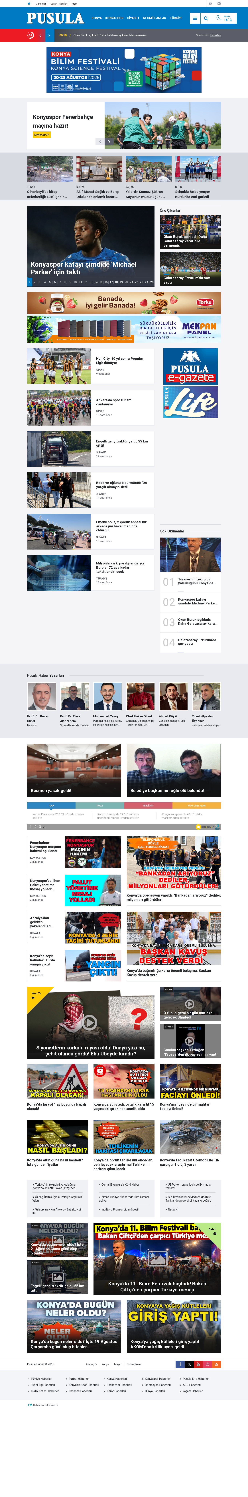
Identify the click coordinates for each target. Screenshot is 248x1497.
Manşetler (41, 3)
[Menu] (195, 18)
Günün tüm (208, 35)
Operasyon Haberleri (158, 1385)
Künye (105, 1364)
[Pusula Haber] (55, 18)
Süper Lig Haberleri (43, 1385)
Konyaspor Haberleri (157, 1378)
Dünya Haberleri (155, 1391)
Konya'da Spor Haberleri (84, 1385)
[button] (29, 282)
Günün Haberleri (58, 3)
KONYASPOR (114, 18)
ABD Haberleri (192, 1385)
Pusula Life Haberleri (196, 1378)
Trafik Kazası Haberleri (45, 1391)
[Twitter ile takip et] (189, 1364)
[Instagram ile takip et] (207, 1364)
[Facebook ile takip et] (180, 1364)
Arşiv (74, 3)
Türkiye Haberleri (41, 1378)
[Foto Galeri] (219, 3)
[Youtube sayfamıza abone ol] (198, 1364)
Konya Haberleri (117, 1378)
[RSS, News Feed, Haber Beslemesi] (216, 1364)
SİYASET (133, 18)
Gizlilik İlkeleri (134, 1364)
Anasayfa (91, 1364)
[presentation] (40, 35)
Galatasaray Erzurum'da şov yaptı (94, 35)
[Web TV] (210, 3)
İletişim (117, 1364)
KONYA (97, 18)
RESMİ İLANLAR (154, 18)
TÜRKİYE (176, 18)
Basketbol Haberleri (119, 1385)
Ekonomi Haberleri (80, 1391)
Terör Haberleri (116, 1391)
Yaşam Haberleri (193, 1391)
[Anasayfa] (29, 3)
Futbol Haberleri (79, 1378)
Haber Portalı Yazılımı (45, 1405)
